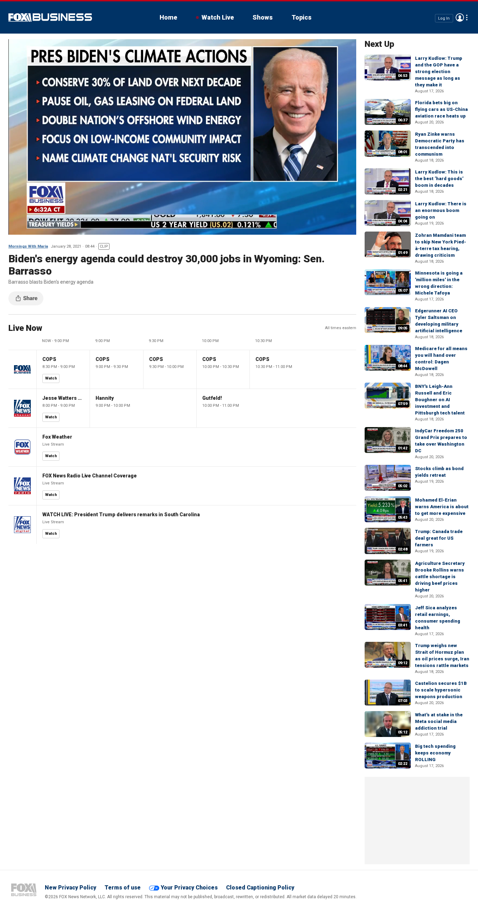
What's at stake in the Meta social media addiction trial (439, 721)
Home (168, 17)
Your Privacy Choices (189, 887)
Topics (301, 17)
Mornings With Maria (28, 246)
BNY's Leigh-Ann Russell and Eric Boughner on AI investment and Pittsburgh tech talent (440, 400)
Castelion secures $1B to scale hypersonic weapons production (441, 690)
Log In (444, 18)
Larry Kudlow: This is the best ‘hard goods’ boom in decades (439, 178)
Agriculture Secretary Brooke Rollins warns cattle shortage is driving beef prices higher (440, 577)
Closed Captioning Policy (260, 887)
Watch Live (218, 17)
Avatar (460, 17)
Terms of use (123, 887)
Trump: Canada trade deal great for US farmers (439, 538)
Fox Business (50, 17)
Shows (263, 17)
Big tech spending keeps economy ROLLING (435, 753)
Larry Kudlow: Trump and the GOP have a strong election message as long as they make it (438, 71)
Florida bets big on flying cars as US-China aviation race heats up (441, 109)
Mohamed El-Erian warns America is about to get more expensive (442, 506)
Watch (51, 378)
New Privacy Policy (70, 887)
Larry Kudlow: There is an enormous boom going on (440, 210)
